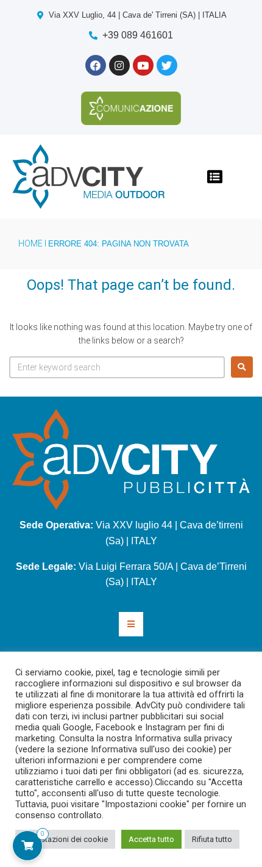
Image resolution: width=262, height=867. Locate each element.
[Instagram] (119, 65)
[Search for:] (117, 367)
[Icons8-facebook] (95, 65)
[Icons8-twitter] (167, 65)
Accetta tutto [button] (151, 839)
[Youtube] (143, 65)
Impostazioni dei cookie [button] (65, 839)
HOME (30, 243)
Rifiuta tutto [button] (212, 839)
